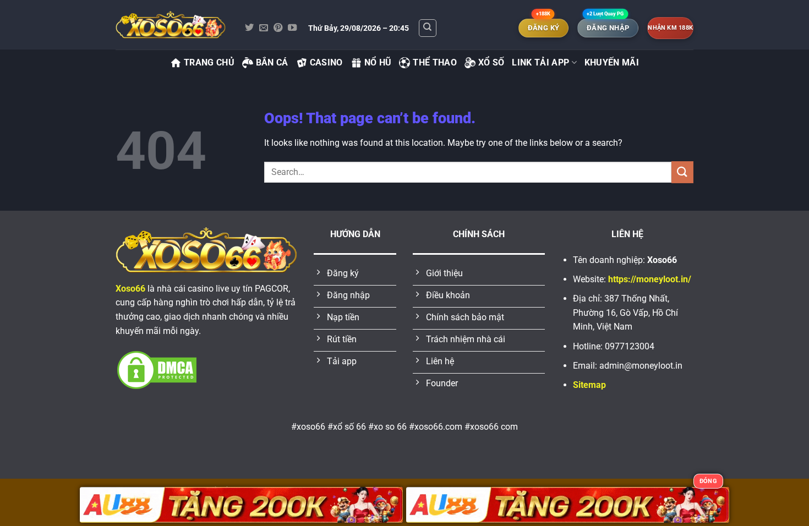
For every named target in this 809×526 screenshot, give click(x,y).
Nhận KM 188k (670, 27)
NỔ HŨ (378, 62)
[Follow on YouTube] (292, 28)
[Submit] (682, 172)
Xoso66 (130, 288)
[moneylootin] (171, 25)
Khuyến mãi (611, 62)
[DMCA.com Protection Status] (157, 369)
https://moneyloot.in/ (649, 279)
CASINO (326, 62)
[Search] (427, 28)
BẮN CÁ (272, 62)
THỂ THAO (435, 62)
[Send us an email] (263, 28)
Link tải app (540, 62)
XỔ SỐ (491, 62)
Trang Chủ (209, 62)
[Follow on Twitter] (249, 28)
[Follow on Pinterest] (278, 28)
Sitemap (589, 385)
